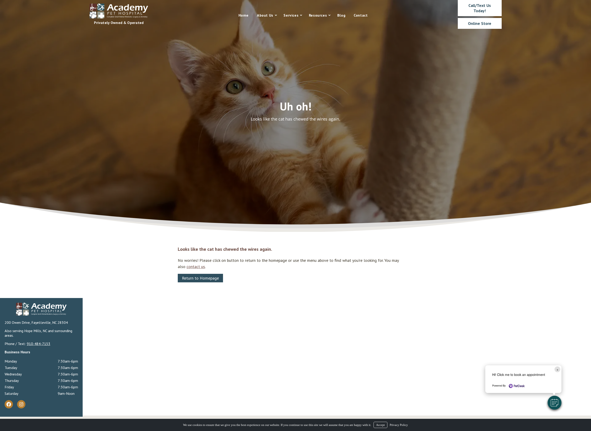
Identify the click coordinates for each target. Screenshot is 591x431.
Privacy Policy (399, 425)
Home (243, 15)
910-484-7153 (38, 343)
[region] (295, 116)
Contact (361, 15)
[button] (554, 403)
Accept (380, 425)
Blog (341, 15)
